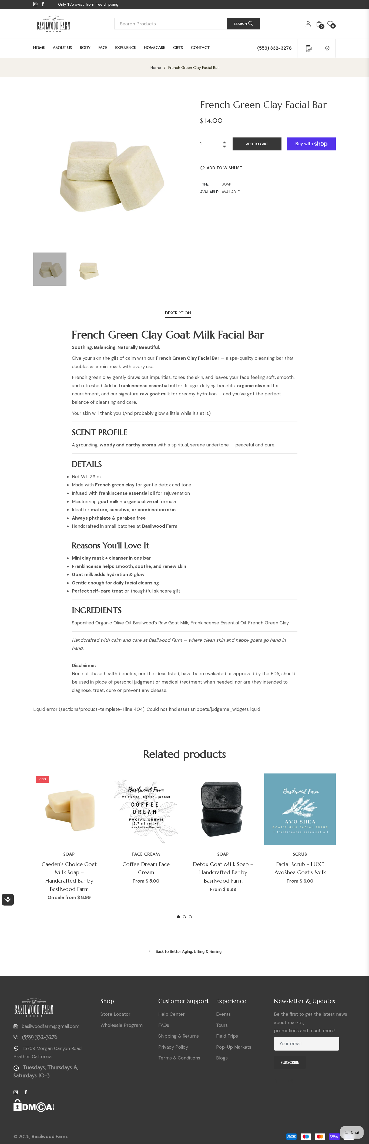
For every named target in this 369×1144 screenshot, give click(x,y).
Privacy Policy (173, 1047)
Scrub (300, 854)
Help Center (171, 1014)
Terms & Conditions (179, 1058)
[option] (69, 846)
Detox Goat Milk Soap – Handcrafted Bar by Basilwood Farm (223, 872)
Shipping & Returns (178, 1036)
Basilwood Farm (49, 1136)
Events (223, 1014)
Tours (222, 1025)
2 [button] (184, 916)
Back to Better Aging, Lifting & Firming (188, 951)
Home (155, 67)
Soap (69, 854)
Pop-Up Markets (233, 1047)
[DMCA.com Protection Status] (34, 1108)
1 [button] (178, 916)
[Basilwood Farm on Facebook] (278, 1081)
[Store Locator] (327, 48)
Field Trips (227, 1036)
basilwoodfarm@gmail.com (50, 1026)
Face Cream (146, 854)
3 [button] (190, 916)
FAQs (163, 1025)
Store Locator (115, 1014)
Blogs (222, 1058)
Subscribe (290, 1062)
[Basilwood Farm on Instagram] (293, 1081)
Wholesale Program (121, 1025)
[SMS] (308, 48)
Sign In (308, 23)
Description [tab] (178, 312)
